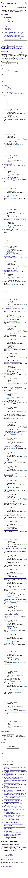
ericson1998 (14, 630)
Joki (14, 257)
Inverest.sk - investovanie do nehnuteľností (14, 460)
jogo (14, 517)
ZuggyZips (9, 215)
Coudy (13, 198)
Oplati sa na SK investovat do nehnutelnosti (14, 117)
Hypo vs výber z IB (8, 475)
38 (7, 106)
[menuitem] (12, 19)
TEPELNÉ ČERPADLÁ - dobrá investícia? (15, 710)
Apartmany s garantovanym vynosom (13, 503)
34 (7, 101)
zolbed (13, 681)
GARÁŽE (6, 197)
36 (7, 103)
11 (7, 242)
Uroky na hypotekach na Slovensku (12, 362)
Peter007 (13, 363)
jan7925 (15, 93)
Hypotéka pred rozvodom (10, 489)
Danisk (13, 165)
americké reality (8, 587)
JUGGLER (10, 252)
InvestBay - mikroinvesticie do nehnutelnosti (15, 578)
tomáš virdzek (16, 490)
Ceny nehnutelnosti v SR (10, 92)
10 (7, 240)
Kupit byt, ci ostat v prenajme (11, 614)
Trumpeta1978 (16, 388)
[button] (4, 68)
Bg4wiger (13, 311)
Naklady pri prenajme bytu (10, 401)
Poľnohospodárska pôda (10, 178)
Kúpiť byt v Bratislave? (9, 628)
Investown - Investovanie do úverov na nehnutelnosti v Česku (13, 255)
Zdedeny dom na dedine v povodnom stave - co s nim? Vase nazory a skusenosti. (15, 431)
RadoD (13, 448)
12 (7, 243)
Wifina (14, 403)
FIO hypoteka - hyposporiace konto (12, 446)
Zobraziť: (4, 735)
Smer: (16, 736)
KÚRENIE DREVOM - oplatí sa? (12, 516)
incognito (9, 575)
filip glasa (13, 589)
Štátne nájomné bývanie (9, 373)
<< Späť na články (20, 7)
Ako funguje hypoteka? (9, 564)
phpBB (8, 862)
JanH (25, 316)
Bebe (14, 180)
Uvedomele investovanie (10, 335)
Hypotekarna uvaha (8, 164)
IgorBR (13, 284)
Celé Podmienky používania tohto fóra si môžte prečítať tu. (12, 59)
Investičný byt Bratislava (10, 348)
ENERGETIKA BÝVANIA (11, 530)
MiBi (25, 139)
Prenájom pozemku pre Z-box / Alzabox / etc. (15, 218)
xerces (13, 271)
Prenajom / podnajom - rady (10, 643)
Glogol (8, 175)
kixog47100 (10, 278)
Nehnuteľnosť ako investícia (11, 143)
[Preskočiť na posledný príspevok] (11, 115)
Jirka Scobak (16, 144)
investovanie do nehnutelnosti (11, 229)
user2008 (13, 434)
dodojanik (15, 476)
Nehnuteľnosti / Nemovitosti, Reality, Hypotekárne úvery (12, 47)
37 (7, 105)
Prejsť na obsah (4, 14)
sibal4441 (15, 565)
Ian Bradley (10, 859)
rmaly (25, 304)
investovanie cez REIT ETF (11, 270)
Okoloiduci (9, 626)
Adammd (9, 640)
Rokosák (9, 161)
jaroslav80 (9, 194)
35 (7, 102)
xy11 (14, 119)
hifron (25, 686)
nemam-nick (16, 692)
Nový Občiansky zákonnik (10, 321)
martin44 (13, 602)
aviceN (14, 551)
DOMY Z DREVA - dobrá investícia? (13, 387)
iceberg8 (9, 657)
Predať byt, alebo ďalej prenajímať (12, 679)
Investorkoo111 (15, 349)
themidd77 (14, 616)
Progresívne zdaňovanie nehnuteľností (13, 691)
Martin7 (9, 611)
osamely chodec (11, 527)
